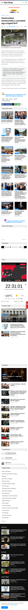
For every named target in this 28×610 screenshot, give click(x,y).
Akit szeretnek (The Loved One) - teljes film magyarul (18, 400)
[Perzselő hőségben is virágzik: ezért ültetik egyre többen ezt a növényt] (5, 564)
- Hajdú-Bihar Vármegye (6, 490)
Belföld (7, 15)
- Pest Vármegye (5, 503)
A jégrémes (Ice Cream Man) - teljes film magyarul (17, 442)
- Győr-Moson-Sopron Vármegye (8, 488)
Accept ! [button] (4, 607)
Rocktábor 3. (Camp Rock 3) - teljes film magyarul (17, 428)
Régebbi (24, 239)
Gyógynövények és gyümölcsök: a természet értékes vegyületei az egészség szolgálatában (18, 570)
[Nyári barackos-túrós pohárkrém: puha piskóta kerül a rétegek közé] (5, 546)
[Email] (19, 104)
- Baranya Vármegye (5, 471)
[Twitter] (13, 104)
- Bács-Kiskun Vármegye (6, 478)
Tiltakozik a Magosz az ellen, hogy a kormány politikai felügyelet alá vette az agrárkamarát (6, 193)
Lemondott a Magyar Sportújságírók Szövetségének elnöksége (19, 212)
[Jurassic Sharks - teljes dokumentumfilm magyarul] (5, 436)
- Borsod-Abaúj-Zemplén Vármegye (9, 473)
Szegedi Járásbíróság (6, 100)
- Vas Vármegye (4, 512)
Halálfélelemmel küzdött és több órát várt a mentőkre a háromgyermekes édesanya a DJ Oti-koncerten (7, 158)
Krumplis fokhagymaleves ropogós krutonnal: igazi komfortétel (18, 530)
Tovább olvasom (13, 604)
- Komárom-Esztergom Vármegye (8, 498)
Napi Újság (8, 3)
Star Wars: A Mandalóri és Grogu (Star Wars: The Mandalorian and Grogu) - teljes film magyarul (18, 407)
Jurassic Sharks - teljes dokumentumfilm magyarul (16, 435)
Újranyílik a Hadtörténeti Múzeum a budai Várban (7, 121)
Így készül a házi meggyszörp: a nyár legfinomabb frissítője (17, 537)
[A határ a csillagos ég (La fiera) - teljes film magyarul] (5, 415)
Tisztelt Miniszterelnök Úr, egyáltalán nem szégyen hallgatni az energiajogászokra (6, 176)
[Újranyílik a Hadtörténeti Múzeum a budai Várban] (5, 581)
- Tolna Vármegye (5, 510)
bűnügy (11, 99)
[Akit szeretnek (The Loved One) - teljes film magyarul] (5, 401)
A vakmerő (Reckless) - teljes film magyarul (18, 384)
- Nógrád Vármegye (5, 500)
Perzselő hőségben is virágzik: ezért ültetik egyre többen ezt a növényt (17, 563)
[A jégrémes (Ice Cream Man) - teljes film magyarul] (5, 443)
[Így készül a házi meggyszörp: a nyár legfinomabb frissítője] (5, 539)
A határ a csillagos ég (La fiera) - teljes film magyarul (17, 414)
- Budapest (3, 476)
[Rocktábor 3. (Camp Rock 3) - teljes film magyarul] (5, 429)
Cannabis (15, 99)
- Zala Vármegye (5, 517)
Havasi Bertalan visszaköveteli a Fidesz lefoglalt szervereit (6, 212)
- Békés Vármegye (5, 481)
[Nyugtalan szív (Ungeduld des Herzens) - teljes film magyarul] (5, 422)
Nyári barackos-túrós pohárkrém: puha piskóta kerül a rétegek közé (18, 544)
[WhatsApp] (16, 104)
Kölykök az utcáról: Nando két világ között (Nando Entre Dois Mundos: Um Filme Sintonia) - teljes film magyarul (18, 392)
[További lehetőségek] (22, 104)
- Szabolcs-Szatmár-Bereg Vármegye (9, 508)
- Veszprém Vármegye (6, 515)
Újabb (3, 239)
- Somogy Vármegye (5, 505)
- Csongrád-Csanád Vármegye (8, 483)
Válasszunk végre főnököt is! (17, 554)
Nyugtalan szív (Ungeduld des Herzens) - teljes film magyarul (17, 421)
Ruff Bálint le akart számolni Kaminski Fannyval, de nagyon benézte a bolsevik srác (20, 122)
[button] (2, 2)
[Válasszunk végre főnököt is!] (5, 557)
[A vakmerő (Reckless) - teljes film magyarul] (5, 386)
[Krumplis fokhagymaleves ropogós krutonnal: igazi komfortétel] (5, 532)
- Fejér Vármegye (5, 486)
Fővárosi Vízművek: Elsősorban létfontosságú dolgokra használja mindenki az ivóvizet (20, 140)
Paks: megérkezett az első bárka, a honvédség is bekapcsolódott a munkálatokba (20, 157)
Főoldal (3, 15)
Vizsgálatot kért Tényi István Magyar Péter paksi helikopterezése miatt (21, 176)
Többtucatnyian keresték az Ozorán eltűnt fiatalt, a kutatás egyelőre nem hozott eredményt (7, 139)
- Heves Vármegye (5, 493)
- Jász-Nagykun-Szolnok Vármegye (9, 495)
